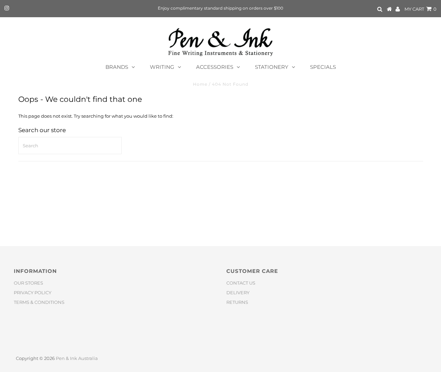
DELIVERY (237, 292)
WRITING (162, 67)
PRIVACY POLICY (32, 292)
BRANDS (116, 67)
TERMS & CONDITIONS (39, 302)
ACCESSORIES (214, 67)
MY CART (420, 9)
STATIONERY (271, 67)
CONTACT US (240, 283)
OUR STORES (28, 283)
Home (200, 84)
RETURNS (237, 302)
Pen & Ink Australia (77, 358)
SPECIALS (323, 67)
